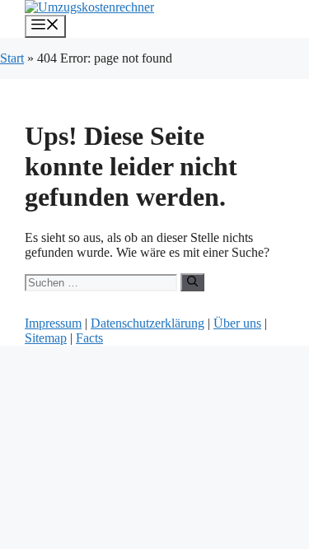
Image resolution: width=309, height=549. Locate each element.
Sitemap (46, 338)
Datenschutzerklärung (147, 323)
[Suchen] (192, 282)
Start (12, 58)
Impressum (53, 323)
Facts (89, 338)
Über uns (237, 323)
